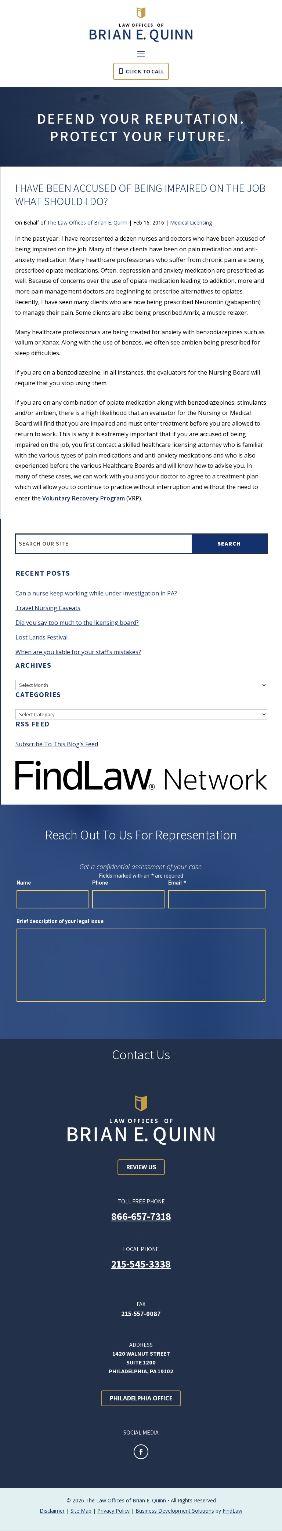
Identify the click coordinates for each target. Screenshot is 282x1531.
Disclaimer (52, 1510)
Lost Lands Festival (41, 637)
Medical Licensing (191, 222)
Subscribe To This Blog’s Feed (56, 744)
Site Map (80, 1510)
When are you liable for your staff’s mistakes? (78, 652)
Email (177, 883)
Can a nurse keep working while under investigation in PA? (96, 593)
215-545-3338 (141, 1264)
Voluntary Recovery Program (83, 498)
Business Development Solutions (174, 1510)
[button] (141, 53)
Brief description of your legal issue (60, 921)
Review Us (141, 1167)
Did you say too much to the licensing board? (77, 623)
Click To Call (145, 71)
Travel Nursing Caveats (47, 608)
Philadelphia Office (141, 1398)
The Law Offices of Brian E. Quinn (87, 222)
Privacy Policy (113, 1510)
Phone (100, 883)
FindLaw (232, 1510)
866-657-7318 (141, 1216)
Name (24, 883)
